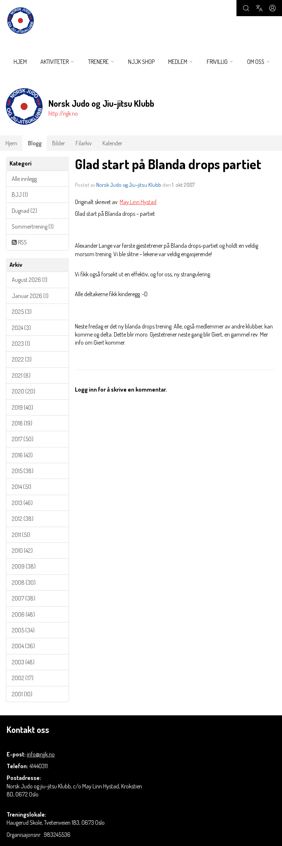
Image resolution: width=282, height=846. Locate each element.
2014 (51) (21, 486)
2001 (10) (22, 694)
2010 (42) (22, 550)
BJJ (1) (20, 194)
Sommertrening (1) (33, 226)
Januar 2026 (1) (30, 295)
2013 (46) (22, 502)
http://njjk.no (63, 113)
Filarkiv (84, 143)
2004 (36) (23, 646)
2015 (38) (22, 471)
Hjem (20, 61)
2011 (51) (21, 534)
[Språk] (259, 8)
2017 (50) (22, 439)
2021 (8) (21, 375)
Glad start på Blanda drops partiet (168, 164)
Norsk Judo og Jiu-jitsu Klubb (128, 184)
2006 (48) (23, 614)
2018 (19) (22, 423)
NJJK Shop (141, 61)
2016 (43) (22, 455)
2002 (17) (22, 678)
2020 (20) (23, 391)
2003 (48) (23, 662)
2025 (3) (22, 311)
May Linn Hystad (138, 202)
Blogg (34, 143)
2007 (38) (23, 598)
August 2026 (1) (29, 279)
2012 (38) (22, 518)
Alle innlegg (24, 178)
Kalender (112, 143)
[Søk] (246, 8)
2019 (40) (22, 407)
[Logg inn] (272, 8)
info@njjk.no (41, 754)
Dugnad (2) (24, 210)
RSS (22, 242)
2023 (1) (21, 343)
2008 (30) (24, 582)
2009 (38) (24, 566)
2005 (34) (23, 630)
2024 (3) (21, 327)
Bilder (58, 143)
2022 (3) (22, 359)
